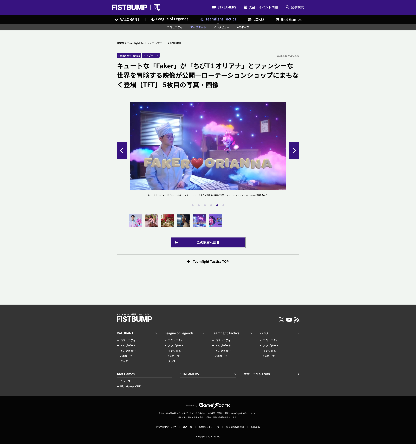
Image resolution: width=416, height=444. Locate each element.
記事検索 (297, 7)
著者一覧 (187, 427)
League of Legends (179, 333)
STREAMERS (227, 7)
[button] (122, 150)
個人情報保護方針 (235, 427)
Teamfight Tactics (138, 43)
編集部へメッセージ (209, 427)
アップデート (198, 27)
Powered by (191, 405)
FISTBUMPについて (166, 427)
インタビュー (221, 27)
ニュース (125, 381)
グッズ (124, 361)
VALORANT (125, 333)
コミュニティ (174, 27)
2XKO (264, 333)
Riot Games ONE (130, 386)
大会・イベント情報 (263, 8)
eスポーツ (243, 27)
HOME (121, 43)
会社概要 (255, 427)
